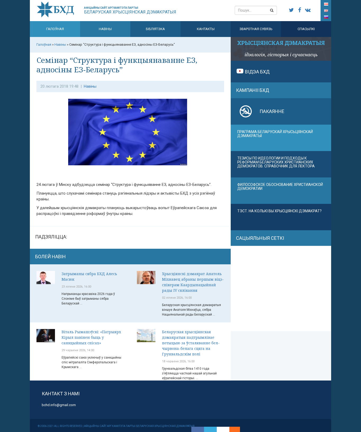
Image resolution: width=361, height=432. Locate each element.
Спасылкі (306, 29)
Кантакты (206, 29)
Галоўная (55, 29)
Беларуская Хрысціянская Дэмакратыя (130, 10)
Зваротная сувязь (255, 29)
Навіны (105, 29)
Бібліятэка (155, 29)
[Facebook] (197, 429)
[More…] (232, 429)
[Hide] (237, 429)
